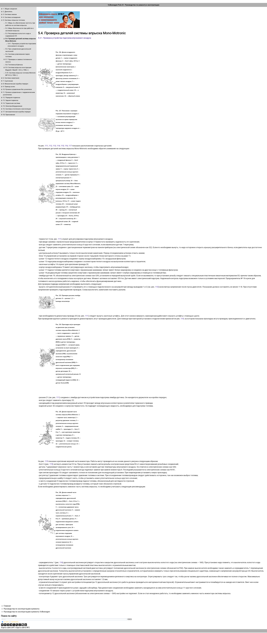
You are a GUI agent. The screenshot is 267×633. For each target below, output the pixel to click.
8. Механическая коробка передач (15, 84)
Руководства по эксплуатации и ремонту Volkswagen (27, 612)
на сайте (6, 622)
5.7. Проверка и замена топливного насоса (18, 61)
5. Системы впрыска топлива (14, 20)
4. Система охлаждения (11, 17)
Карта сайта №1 (8, 627)
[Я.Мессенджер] (2, 625)
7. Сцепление (8, 81)
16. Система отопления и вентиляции (17, 109)
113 (54, 146)
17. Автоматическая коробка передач (17, 112)
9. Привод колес (9, 87)
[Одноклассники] (8, 625)
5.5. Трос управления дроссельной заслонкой (18, 50)
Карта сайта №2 (23, 627)
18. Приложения (9, 115)
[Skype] (22, 625)
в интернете (14, 622)
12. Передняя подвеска (11, 97)
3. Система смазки (10, 14)
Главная (7, 606)
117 (70, 146)
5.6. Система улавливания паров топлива (17, 55)
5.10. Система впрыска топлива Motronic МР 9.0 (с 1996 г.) (20, 74)
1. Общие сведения (10, 9)
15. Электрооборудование (12, 106)
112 (50, 146)
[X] (14, 625)
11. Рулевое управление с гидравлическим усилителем (19, 93)
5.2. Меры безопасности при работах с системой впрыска (19, 29)
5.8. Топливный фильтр (14, 65)
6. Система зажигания (11, 78)
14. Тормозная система (11, 103)
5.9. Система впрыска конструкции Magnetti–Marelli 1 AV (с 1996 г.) (18, 69)
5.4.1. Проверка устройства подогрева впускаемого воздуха (22, 45)
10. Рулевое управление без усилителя (17, 89)
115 (62, 146)
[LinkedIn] (25, 625)
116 (66, 146)
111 (46, 146)
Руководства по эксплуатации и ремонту (21, 609)
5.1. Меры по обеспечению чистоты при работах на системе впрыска (20, 24)
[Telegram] (11, 625)
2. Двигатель (7, 12)
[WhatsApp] (20, 625)
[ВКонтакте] (5, 625)
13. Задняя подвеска (10, 100)
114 (58, 146)
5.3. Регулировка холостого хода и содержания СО (18, 35)
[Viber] (17, 625)
